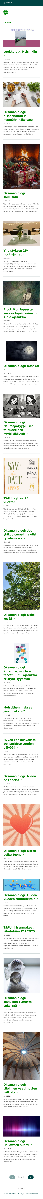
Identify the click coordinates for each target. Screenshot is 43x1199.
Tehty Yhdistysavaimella (32, 1193)
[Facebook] (19, 1193)
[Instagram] (22, 1193)
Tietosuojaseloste (10, 1193)
